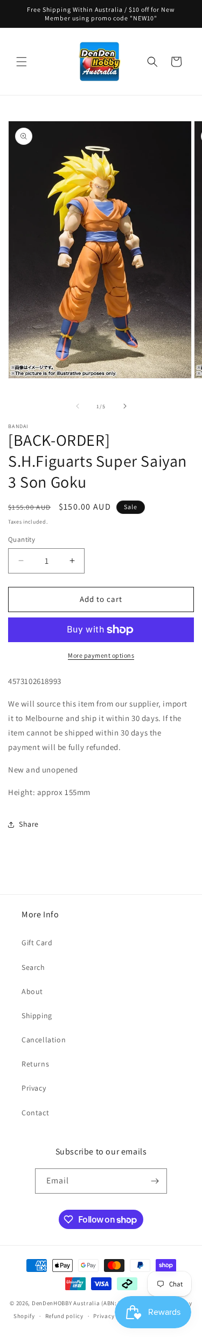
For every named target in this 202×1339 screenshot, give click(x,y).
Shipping (37, 1015)
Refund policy (64, 1316)
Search (33, 967)
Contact (35, 1112)
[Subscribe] (154, 1181)
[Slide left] (77, 406)
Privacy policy (113, 1316)
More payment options (101, 655)
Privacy (34, 1088)
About (32, 991)
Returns (35, 1064)
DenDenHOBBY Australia (66, 1303)
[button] (21, 61)
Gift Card (37, 942)
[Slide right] (125, 406)
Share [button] (29, 824)
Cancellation (44, 1039)
